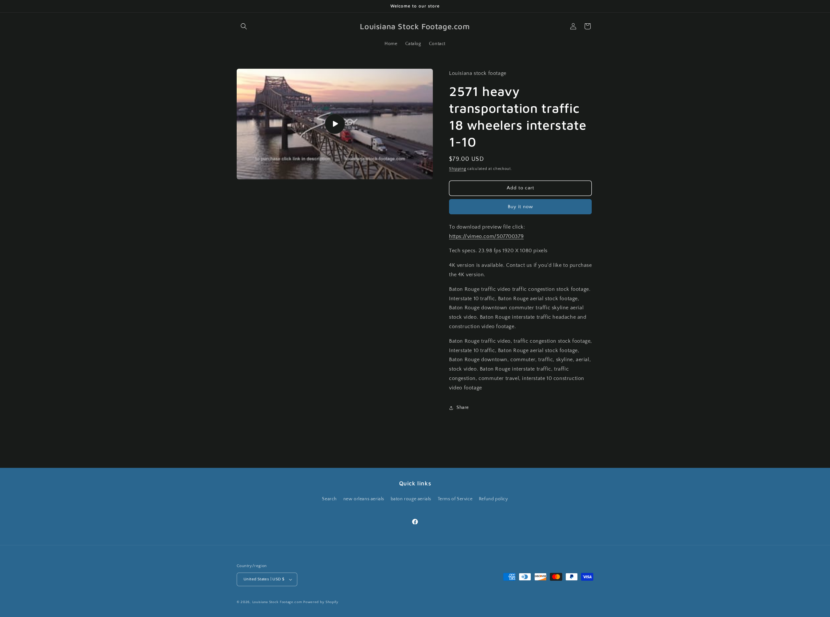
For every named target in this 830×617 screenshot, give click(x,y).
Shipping (457, 169)
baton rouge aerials (411, 499)
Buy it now (520, 206)
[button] (244, 26)
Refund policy (493, 499)
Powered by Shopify (320, 602)
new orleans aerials (363, 499)
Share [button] (462, 407)
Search (329, 499)
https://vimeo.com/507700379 (486, 236)
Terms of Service (455, 499)
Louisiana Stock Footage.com (277, 602)
